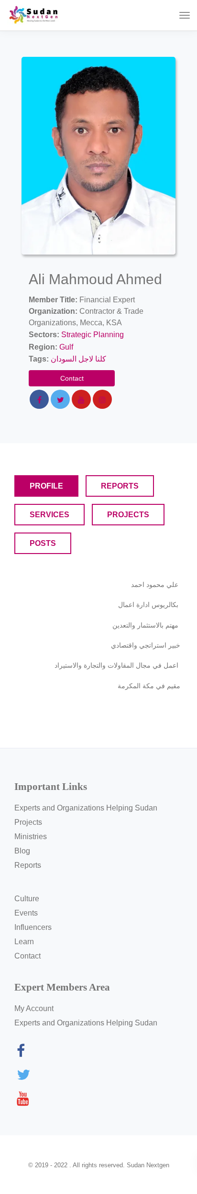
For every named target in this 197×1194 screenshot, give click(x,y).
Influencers (33, 927)
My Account (34, 1008)
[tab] (46, 486)
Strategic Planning (92, 334)
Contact (72, 378)
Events (26, 913)
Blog (22, 851)
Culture (26, 899)
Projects (28, 822)
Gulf (66, 347)
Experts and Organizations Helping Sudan (85, 808)
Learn (24, 942)
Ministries (30, 836)
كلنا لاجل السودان (78, 359)
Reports (27, 865)
